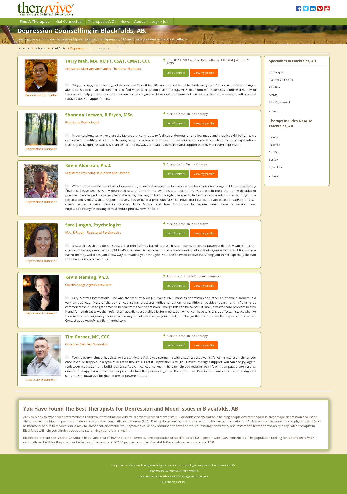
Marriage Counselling (281, 79)
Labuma (274, 137)
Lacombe (274, 144)
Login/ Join (160, 21)
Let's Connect (175, 73)
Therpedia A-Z (101, 21)
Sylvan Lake (276, 167)
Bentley (273, 159)
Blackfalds (58, 48)
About (139, 21)
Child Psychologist (279, 102)
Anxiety (273, 94)
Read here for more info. (173, 481)
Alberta (40, 48)
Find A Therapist (35, 21)
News (125, 21)
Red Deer (274, 152)
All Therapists (277, 72)
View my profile (204, 73)
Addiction (274, 87)
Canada (24, 48)
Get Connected (69, 21)
